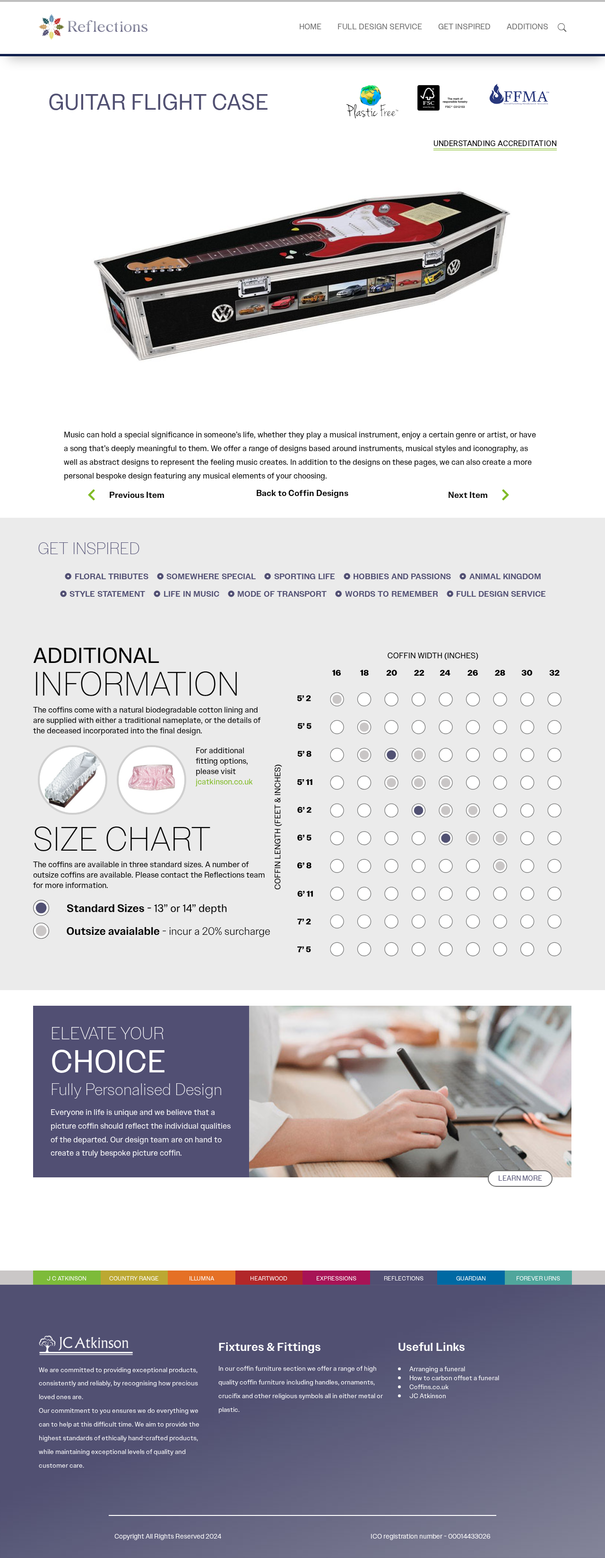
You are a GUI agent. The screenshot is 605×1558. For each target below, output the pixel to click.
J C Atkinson (66, 1278)
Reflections (404, 1278)
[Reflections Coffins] (93, 27)
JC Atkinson (427, 1396)
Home (310, 26)
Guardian (471, 1278)
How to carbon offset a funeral (454, 1378)
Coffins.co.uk (429, 1387)
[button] (562, 27)
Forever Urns (538, 1278)
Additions (527, 26)
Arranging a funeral (437, 1369)
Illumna (201, 1278)
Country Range (134, 1278)
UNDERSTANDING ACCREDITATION (495, 143)
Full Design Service (379, 26)
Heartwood (268, 1278)
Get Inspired (464, 26)
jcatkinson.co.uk (224, 781)
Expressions (336, 1278)
